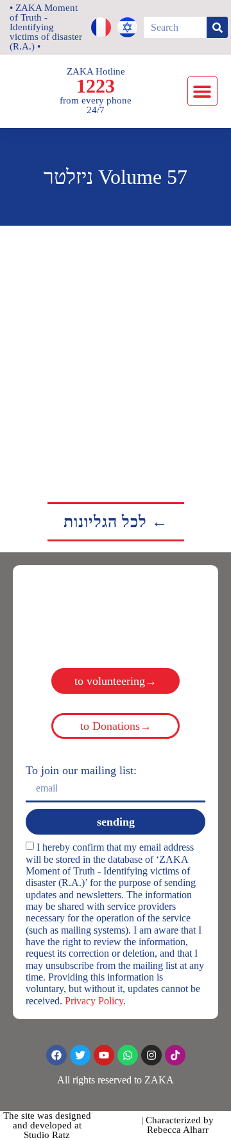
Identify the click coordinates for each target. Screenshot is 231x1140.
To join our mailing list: (81, 770)
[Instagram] (151, 1055)
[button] (202, 91)
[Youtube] (104, 1055)
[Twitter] (80, 1055)
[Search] (217, 27)
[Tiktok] (175, 1055)
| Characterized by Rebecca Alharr (177, 1125)
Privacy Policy (94, 1000)
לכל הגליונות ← (116, 521)
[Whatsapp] (127, 1055)
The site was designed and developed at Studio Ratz (47, 1125)
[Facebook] (56, 1055)
